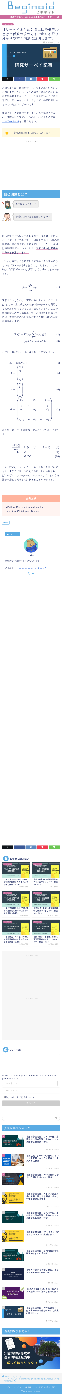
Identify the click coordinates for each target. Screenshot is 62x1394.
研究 (6, 522)
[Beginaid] (31, 12)
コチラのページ (10, 121)
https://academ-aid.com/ (30, 568)
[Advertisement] (31, 164)
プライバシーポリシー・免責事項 (19, 1387)
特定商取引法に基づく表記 (45, 1387)
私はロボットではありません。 (21, 1097)
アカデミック (8, 24)
